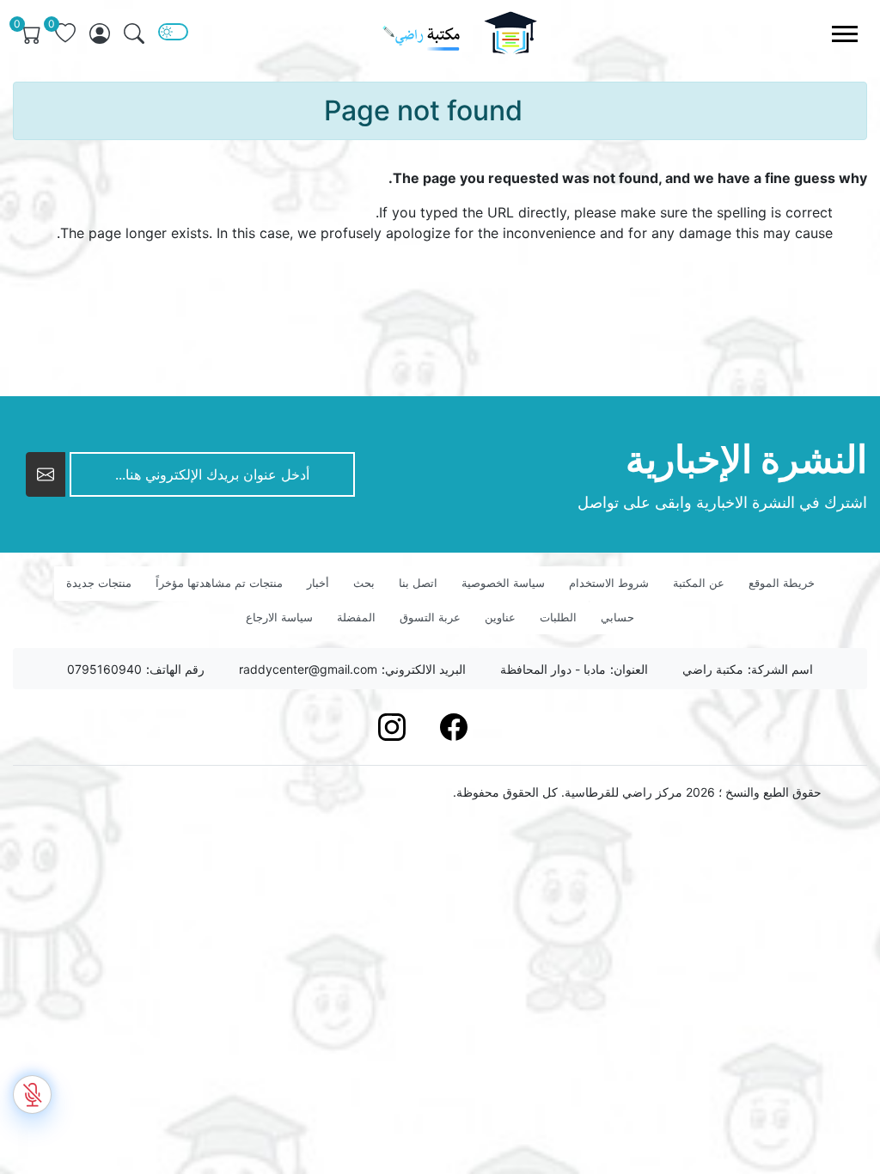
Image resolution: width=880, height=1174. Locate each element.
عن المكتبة (698, 583)
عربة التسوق (430, 617)
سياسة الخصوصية (503, 583)
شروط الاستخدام (609, 583)
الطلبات (558, 617)
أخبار (318, 583)
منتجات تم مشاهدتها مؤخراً (219, 583)
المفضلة (356, 617)
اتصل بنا (418, 583)
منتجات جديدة (98, 583)
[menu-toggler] (844, 34)
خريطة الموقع (782, 583)
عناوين (500, 617)
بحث (364, 583)
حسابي (617, 617)
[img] (134, 33)
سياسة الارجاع (279, 617)
